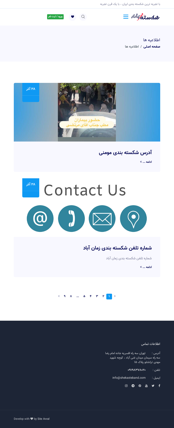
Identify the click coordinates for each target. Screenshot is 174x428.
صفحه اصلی (151, 47)
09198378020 (137, 370)
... (77, 296)
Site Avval (43, 419)
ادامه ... (147, 162)
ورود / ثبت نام (55, 16)
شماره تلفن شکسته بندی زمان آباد (117, 248)
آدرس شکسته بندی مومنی (125, 153)
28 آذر (30, 89)
